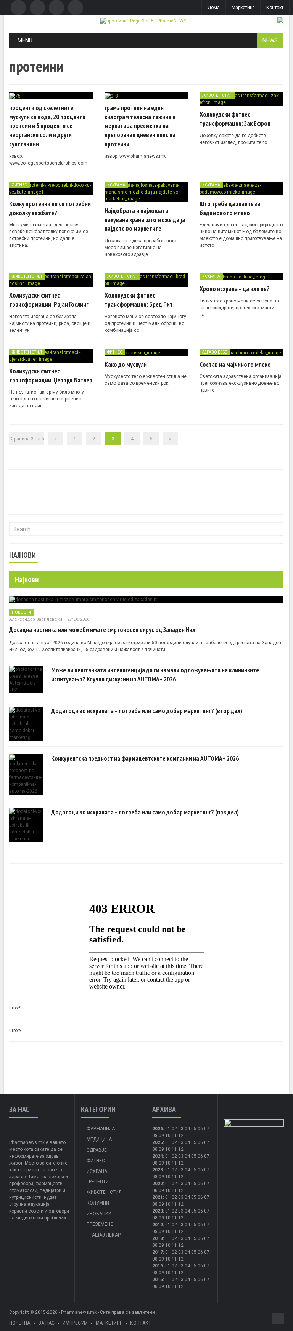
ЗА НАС (46, 1323)
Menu (25, 40)
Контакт (274, 7)
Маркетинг (243, 7)
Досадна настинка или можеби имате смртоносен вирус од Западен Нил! (103, 630)
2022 (157, 1183)
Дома (214, 7)
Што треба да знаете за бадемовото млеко (230, 208)
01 (168, 1128)
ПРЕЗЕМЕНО (100, 1224)
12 (181, 1149)
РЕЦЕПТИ (99, 1181)
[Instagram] (75, 7)
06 (200, 1128)
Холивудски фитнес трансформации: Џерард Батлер (50, 375)
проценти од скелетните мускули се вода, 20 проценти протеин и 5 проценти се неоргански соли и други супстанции (47, 126)
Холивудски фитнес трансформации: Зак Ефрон (235, 119)
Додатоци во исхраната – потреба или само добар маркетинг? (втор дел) (146, 711)
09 (161, 1149)
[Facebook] (18, 7)
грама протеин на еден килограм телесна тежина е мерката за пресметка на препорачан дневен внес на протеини (140, 126)
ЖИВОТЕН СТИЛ (217, 95)
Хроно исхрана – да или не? (235, 289)
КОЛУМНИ (98, 1203)
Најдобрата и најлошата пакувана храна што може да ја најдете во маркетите (145, 219)
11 (174, 1149)
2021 (157, 1197)
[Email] (56, 7)
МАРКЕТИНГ (109, 1323)
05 (193, 1128)
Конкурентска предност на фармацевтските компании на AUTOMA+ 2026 (145, 758)
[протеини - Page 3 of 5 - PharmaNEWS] (143, 20)
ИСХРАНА (116, 185)
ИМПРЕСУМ (75, 1323)
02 (174, 1128)
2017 (157, 1252)
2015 (157, 1279)
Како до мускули (126, 364)
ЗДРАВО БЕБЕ (214, 352)
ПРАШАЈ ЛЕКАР (104, 1235)
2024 (157, 1156)
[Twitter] (37, 7)
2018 (157, 1238)
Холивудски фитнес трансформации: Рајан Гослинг (49, 300)
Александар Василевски (35, 619)
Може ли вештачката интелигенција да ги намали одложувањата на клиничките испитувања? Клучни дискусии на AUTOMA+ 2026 (155, 674)
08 (155, 1135)
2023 (157, 1170)
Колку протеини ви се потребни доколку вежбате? (50, 208)
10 (168, 1149)
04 (187, 1128)
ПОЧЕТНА (19, 1323)
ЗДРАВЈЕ (97, 1150)
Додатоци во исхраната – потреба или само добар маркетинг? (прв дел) (145, 812)
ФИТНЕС (19, 185)
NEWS (270, 40)
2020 (157, 1211)
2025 (157, 1142)
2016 (157, 1266)
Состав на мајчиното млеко (235, 364)
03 (181, 1128)
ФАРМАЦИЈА (101, 1128)
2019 (157, 1224)
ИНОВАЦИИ (99, 1213)
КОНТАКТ (140, 1323)
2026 (157, 1128)
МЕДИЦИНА (99, 1139)
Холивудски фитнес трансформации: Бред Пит (139, 300)
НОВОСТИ (21, 612)
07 (206, 1128)
